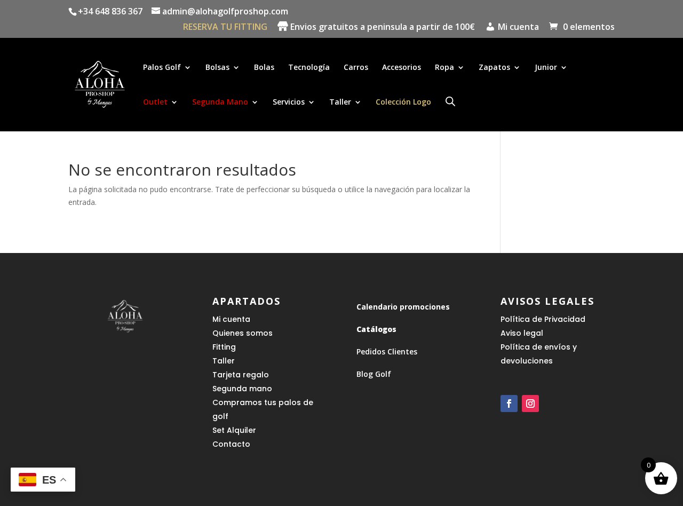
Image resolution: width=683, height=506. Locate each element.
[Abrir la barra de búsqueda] (450, 101)
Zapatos (494, 68)
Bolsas (217, 68)
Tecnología (309, 68)
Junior (546, 68)
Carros (356, 68)
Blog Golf (373, 374)
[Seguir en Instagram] (530, 403)
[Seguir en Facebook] (509, 403)
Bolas (264, 68)
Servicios (289, 102)
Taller (340, 102)
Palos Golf (162, 68)
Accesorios (401, 68)
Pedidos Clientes (386, 351)
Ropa (444, 68)
